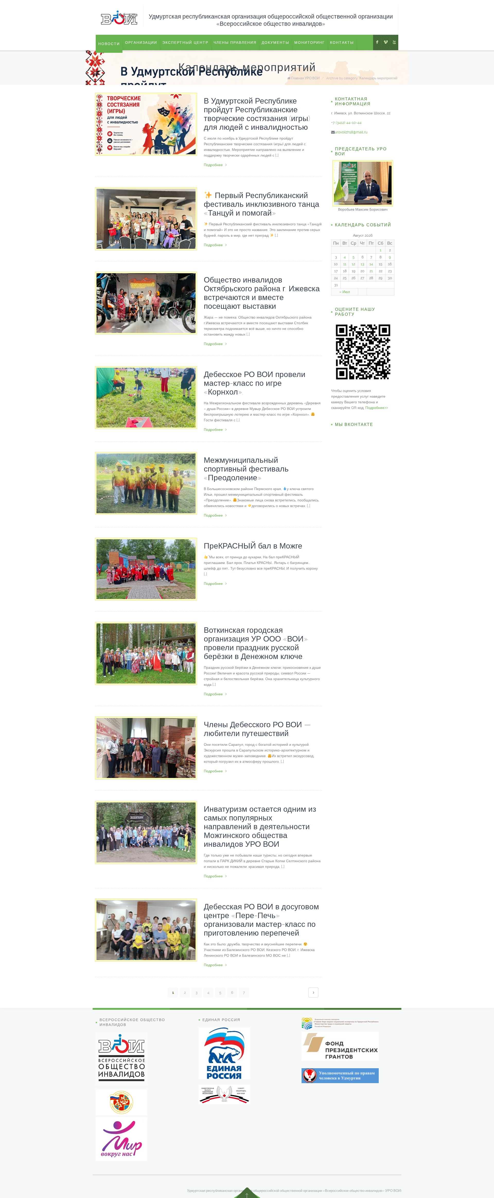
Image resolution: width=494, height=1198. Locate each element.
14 (371, 264)
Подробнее (213, 165)
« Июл (344, 292)
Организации (141, 42)
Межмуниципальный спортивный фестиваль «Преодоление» (246, 469)
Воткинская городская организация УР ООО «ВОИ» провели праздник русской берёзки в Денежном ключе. (256, 643)
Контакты (342, 42)
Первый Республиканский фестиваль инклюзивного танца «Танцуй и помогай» (261, 204)
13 (362, 264)
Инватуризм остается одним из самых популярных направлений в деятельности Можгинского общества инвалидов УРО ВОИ (260, 827)
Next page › (313, 992)
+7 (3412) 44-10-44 (346, 123)
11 (344, 264)
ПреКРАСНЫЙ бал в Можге (253, 545)
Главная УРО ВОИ (305, 78)
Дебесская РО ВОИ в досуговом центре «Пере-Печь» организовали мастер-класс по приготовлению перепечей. (261, 919)
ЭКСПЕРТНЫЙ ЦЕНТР (185, 42)
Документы (275, 42)
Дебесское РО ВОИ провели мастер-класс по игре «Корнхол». (254, 383)
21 (371, 271)
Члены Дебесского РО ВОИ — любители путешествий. (257, 729)
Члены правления (235, 42)
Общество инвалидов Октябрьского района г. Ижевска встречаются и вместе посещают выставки (262, 293)
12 (353, 264)
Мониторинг (309, 42)
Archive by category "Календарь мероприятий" (362, 78)
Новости (109, 44)
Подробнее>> (376, 408)
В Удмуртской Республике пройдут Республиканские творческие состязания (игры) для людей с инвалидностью (257, 114)
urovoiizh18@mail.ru (351, 132)
